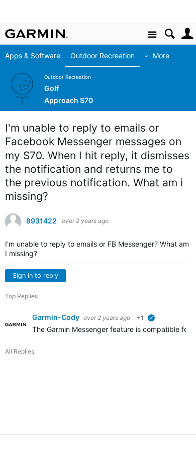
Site (152, 35)
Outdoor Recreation (102, 55)
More (161, 55)
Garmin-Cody (56, 317)
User (187, 34)
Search (169, 34)
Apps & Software (32, 55)
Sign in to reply (35, 275)
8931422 (41, 221)
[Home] (36, 33)
